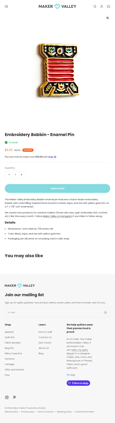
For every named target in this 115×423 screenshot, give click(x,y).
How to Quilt (45, 331)
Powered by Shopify (36, 408)
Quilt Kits (10, 337)
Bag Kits (9, 348)
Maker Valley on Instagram (57, 216)
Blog (41, 353)
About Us (44, 348)
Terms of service (46, 411)
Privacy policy (27, 411)
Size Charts (45, 342)
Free (7, 374)
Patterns (10, 358)
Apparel (9, 331)
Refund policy (11, 411)
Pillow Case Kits (13, 353)
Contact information (84, 411)
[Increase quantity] (21, 174)
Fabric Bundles (13, 342)
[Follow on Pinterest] (14, 397)
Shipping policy (64, 411)
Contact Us (45, 337)
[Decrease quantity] (9, 174)
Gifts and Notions (14, 369)
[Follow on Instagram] (7, 397)
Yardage (9, 364)
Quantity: (10, 167)
